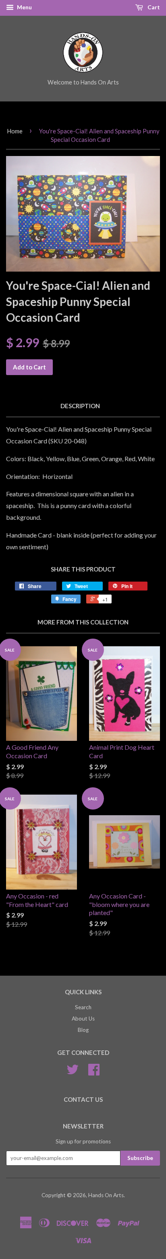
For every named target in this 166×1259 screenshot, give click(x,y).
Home (15, 131)
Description (80, 405)
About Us (83, 1018)
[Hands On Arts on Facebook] (94, 1072)
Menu (24, 7)
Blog (83, 1030)
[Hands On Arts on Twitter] (72, 1072)
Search (83, 1007)
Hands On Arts (106, 1195)
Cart (153, 7)
